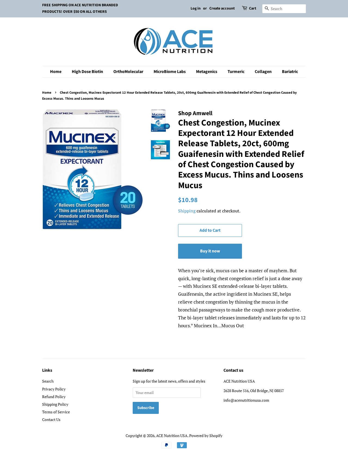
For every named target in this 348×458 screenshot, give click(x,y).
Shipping (186, 211)
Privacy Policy (54, 389)
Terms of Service (56, 411)
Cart (252, 8)
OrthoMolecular (128, 72)
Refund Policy (54, 396)
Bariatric (290, 72)
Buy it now (210, 251)
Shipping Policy (55, 404)
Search (48, 381)
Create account (222, 8)
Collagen (263, 72)
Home (55, 72)
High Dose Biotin (87, 72)
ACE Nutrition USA (172, 435)
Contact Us (51, 419)
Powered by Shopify (205, 435)
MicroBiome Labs (170, 72)
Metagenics (206, 72)
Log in (196, 8)
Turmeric (236, 72)
